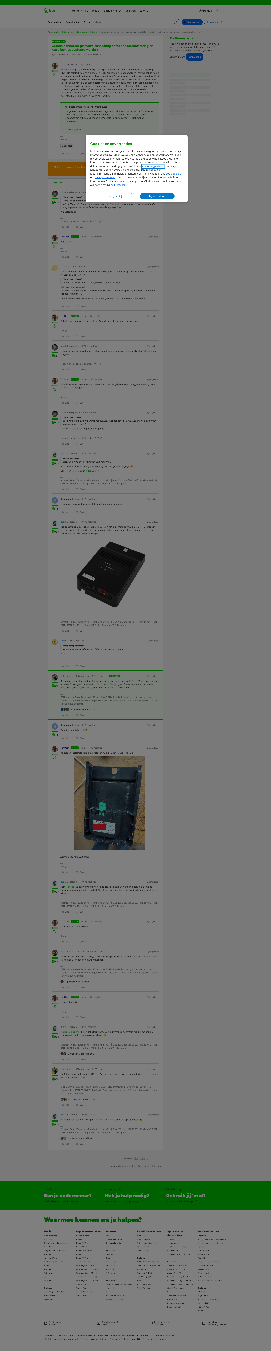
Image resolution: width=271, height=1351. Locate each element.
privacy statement (104, 177)
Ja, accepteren (157, 196)
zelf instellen (118, 184)
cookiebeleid (173, 173)
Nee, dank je (116, 196)
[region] (137, 169)
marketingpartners (153, 166)
